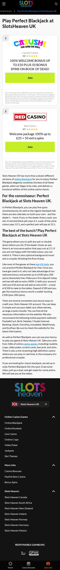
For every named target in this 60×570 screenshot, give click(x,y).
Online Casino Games (16, 416)
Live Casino (11, 433)
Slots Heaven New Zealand (19, 508)
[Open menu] (3, 4)
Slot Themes (11, 456)
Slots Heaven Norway (16, 519)
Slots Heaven (12, 491)
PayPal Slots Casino (15, 476)
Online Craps (12, 439)
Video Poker (11, 445)
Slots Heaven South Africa (18, 502)
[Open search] (56, 3)
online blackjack (23, 179)
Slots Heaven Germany (17, 524)
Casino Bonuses (13, 471)
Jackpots (9, 450)
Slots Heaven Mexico (16, 530)
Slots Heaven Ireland (15, 513)
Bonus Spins (11, 482)
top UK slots (42, 264)
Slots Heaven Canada (16, 497)
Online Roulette (13, 428)
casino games (30, 343)
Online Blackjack (13, 422)
